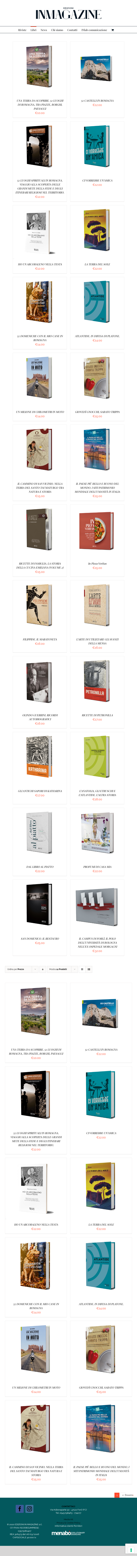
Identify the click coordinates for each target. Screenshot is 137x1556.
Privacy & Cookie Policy (68, 1523)
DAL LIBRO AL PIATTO (39, 866)
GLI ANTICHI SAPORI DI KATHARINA (40, 791)
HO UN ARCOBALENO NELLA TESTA (40, 264)
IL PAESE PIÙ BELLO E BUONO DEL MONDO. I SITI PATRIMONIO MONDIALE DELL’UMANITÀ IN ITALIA (97, 487)
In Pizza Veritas (97, 563)
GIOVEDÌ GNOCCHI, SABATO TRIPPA (97, 412)
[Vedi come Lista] (89, 969)
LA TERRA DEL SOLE (97, 264)
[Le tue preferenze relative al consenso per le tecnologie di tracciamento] (131, 1550)
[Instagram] (29, 1509)
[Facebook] (20, 1509)
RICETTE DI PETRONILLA (97, 715)
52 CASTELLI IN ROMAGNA (97, 100)
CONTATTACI (68, 1506)
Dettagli (56, 69)
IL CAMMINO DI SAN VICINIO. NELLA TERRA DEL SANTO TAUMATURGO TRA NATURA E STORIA (40, 487)
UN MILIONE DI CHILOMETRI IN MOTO (40, 412)
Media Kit (68, 1519)
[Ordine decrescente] (42, 969)
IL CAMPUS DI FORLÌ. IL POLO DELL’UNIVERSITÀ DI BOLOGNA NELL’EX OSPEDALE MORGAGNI (97, 942)
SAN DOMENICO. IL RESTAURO (40, 938)
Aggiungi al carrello (31, 69)
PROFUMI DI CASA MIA (97, 866)
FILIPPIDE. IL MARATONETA (40, 639)
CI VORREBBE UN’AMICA (97, 180)
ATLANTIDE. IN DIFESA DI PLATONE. (97, 336)
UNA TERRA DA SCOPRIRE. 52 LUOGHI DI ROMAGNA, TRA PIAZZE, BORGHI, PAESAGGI (40, 104)
